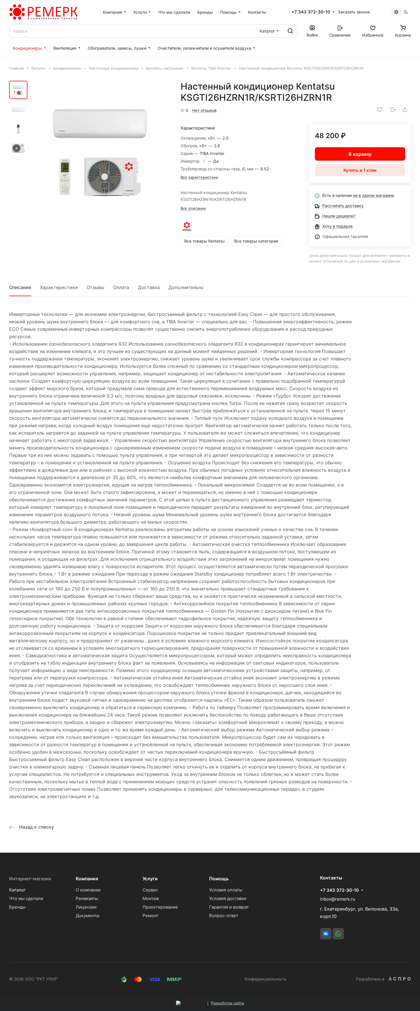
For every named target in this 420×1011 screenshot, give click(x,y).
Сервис (150, 890)
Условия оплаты (225, 890)
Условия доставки (227, 898)
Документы (87, 915)
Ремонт (150, 915)
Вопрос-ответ (223, 915)
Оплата (121, 287)
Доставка (149, 287)
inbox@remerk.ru (337, 899)
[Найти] (290, 31)
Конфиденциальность (266, 978)
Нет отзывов (204, 110)
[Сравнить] (393, 110)
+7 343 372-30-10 (310, 12)
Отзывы (95, 287)
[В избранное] (379, 110)
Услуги (150, 878)
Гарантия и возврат (229, 907)
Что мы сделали (26, 898)
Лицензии (86, 907)
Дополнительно (186, 287)
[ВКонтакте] (325, 933)
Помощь (219, 878)
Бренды (17, 907)
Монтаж (151, 898)
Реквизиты (87, 898)
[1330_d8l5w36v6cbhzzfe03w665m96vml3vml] (100, 150)
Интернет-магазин (30, 878)
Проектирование (160, 907)
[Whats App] (338, 933)
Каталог (17, 890)
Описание (20, 287)
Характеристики (59, 287)
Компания (87, 878)
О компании (88, 890)
